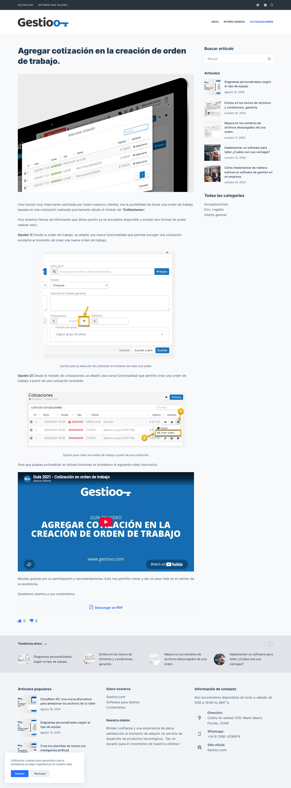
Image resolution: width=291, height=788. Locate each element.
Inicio (215, 21)
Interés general (234, 21)
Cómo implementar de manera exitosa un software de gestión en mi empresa (248, 172)
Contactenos (116, 707)
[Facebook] (258, 5)
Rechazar (40, 773)
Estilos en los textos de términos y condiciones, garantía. (116, 659)
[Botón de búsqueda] (269, 58)
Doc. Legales (214, 209)
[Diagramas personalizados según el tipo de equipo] (212, 87)
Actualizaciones (261, 21)
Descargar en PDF (108, 608)
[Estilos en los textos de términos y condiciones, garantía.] (212, 108)
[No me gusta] (32, 621)
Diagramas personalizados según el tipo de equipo (53, 659)
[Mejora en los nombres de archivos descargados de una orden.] (212, 129)
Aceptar (20, 773)
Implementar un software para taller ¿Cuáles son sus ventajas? (251, 659)
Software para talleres (53, 5)
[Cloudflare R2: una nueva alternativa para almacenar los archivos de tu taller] (27, 704)
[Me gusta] (20, 621)
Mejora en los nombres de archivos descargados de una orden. (244, 127)
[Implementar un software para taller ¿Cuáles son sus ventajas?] (212, 153)
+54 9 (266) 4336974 (223, 736)
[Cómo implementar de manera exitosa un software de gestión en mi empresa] (212, 174)
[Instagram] (265, 5)
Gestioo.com (25, 5)
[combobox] (235, 59)
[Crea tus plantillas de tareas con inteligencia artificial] (27, 751)
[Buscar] (272, 5)
